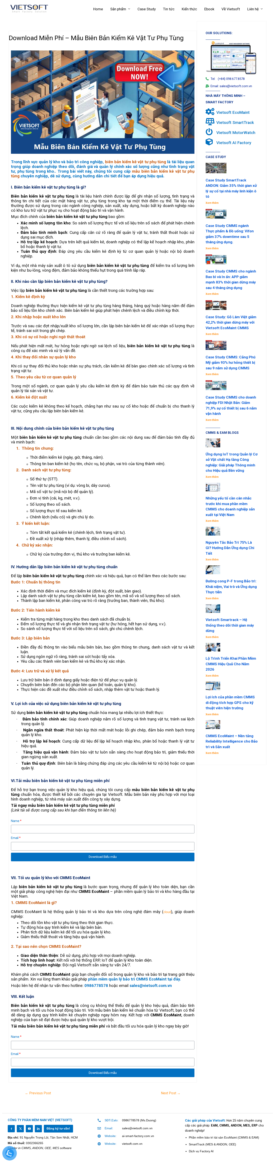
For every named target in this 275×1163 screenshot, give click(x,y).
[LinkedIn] (38, 1128)
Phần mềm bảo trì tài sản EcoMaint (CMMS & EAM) (224, 1137)
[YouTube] (29, 1128)
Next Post (170, 1093)
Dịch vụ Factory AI (201, 1151)
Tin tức (168, 9)
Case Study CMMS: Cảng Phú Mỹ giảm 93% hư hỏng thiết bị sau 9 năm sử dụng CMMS (230, 362)
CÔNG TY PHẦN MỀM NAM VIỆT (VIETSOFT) (40, 1120)
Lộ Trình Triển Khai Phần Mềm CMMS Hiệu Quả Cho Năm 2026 (231, 663)
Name (15, 821)
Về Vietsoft (231, 9)
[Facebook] (11, 1128)
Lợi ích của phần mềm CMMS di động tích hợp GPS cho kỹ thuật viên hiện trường (230, 702)
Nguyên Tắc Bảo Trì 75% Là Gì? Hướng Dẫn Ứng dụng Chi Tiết (230, 548)
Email (14, 838)
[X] (20, 1128)
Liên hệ (253, 9)
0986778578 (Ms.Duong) (139, 1120)
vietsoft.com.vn (132, 1143)
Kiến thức (189, 9)
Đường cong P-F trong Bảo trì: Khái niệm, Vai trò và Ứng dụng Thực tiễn (231, 586)
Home (98, 9)
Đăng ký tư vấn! (58, 1128)
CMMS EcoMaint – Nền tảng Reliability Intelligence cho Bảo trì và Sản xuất (232, 741)
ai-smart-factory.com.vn (138, 1136)
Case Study (147, 9)
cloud (167, 912)
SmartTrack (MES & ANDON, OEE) (212, 1144)
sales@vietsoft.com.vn (137, 1128)
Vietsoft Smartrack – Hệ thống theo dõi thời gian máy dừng (230, 625)
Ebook (209, 9)
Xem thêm (212, 202)
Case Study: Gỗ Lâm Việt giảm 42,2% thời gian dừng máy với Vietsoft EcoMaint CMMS (231, 322)
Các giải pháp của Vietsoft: (205, 1120)
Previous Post (38, 1093)
